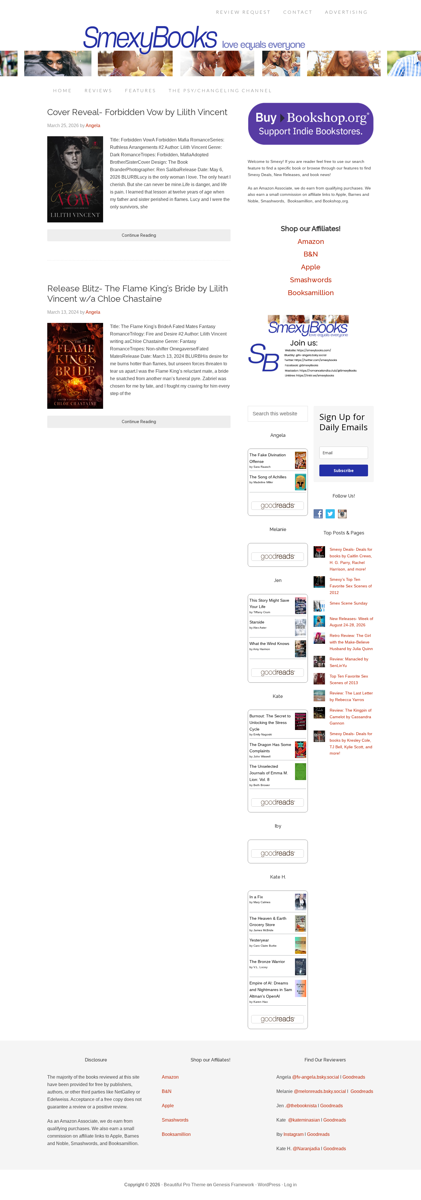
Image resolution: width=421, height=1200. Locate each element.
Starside (256, 622)
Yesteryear (259, 940)
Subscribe (344, 470)
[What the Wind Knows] (300, 656)
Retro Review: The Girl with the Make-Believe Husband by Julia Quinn (351, 642)
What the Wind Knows (269, 643)
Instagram (294, 1134)
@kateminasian (304, 1120)
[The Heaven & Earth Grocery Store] (300, 930)
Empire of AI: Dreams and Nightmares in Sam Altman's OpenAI (270, 989)
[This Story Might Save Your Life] (300, 612)
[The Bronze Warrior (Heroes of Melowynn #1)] (300, 974)
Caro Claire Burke (265, 945)
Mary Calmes (261, 902)
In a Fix (256, 897)
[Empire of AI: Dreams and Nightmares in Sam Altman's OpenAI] (300, 995)
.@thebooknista (301, 1105)
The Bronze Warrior (267, 961)
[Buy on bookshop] (311, 143)
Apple (310, 267)
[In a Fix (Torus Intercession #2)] (300, 909)
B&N (311, 254)
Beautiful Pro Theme (185, 1184)
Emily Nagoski (262, 734)
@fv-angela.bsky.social (315, 1077)
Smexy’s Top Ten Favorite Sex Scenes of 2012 (351, 586)
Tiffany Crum (261, 612)
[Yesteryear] (300, 952)
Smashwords (311, 280)
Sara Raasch (262, 466)
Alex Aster (259, 627)
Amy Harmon (261, 649)
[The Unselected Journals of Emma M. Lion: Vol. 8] (300, 778)
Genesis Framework (233, 1184)
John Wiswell (261, 756)
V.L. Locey (260, 967)
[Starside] (300, 634)
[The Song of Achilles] (300, 489)
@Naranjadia (306, 1148)
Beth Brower (261, 785)
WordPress (269, 1184)
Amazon (311, 241)
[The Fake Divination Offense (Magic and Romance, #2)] (300, 467)
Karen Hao (260, 1001)
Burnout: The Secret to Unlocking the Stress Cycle (270, 722)
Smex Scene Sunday (348, 603)
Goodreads (354, 1077)
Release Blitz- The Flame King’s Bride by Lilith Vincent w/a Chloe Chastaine (137, 293)
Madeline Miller (263, 482)
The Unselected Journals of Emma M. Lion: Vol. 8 (268, 773)
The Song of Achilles (267, 477)
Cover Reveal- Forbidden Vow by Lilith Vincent (137, 112)
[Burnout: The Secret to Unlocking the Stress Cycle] (300, 728)
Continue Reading (139, 235)
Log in (290, 1184)
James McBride (263, 930)
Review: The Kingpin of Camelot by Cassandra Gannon (350, 717)
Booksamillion (311, 293)
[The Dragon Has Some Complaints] (300, 756)
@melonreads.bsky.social (320, 1091)
